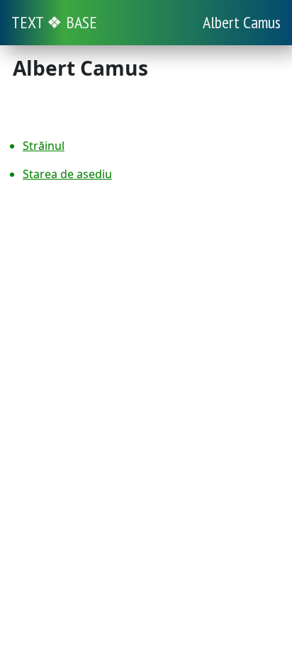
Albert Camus (242, 22)
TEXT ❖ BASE (54, 22)
